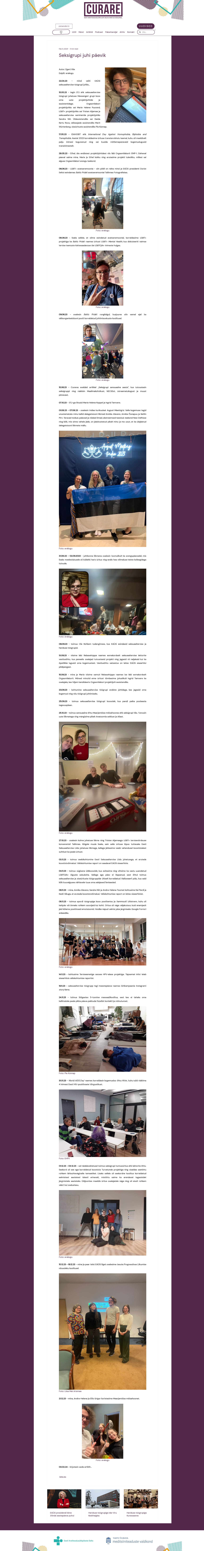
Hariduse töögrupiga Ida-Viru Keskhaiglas (102, 1514)
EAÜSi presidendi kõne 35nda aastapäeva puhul (62, 1514)
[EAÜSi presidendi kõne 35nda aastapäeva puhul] (64, 1498)
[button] (62, 26)
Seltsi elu (62, 1477)
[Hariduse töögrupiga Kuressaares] (141, 1498)
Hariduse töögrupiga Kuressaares (137, 1514)
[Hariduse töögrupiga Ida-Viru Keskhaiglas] (103, 1498)
